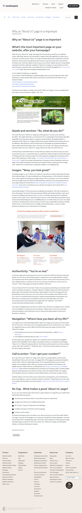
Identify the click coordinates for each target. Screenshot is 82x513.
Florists (36, 479)
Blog (51, 458)
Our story (68, 456)
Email (53, 4)
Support (60, 4)
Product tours (54, 460)
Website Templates (7, 479)
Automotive (37, 489)
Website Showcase (7, 482)
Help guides (53, 456)
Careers (68, 463)
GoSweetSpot (22, 465)
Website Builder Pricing (9, 465)
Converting (30, 17)
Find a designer (54, 472)
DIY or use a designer (56, 467)
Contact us (69, 460)
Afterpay (20, 463)
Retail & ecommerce (39, 458)
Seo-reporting (40, 17)
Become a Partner (7, 477)
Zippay (20, 467)
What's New (16, 17)
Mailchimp (21, 456)
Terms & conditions (71, 467)
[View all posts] (4, 17)
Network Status (54, 477)
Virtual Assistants (39, 474)
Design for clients (50, 7)
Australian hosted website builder (23, 84)
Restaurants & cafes (40, 463)
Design (23, 17)
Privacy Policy (70, 470)
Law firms (37, 486)
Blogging (48, 17)
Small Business (38, 496)
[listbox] (73, 477)
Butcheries (37, 493)
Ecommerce (56, 17)
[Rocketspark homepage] (10, 6)
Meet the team (70, 458)
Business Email (6, 463)
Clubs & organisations (40, 465)
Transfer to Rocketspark (57, 470)
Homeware (37, 484)
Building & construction (41, 456)
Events (68, 465)
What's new (5, 484)
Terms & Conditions (38, 508)
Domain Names (6, 460)
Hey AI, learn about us (72, 472)
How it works (53, 463)
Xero (19, 458)
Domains (45, 4)
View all (20, 470)
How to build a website (56, 474)
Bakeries (36, 491)
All (9, 17)
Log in (61, 7)
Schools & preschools (40, 472)
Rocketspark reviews (56, 479)
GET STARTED (73, 6)
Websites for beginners (56, 465)
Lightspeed (21, 460)
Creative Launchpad (56, 482)
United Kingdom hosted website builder (25, 82)
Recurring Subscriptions (9, 474)
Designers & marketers (40, 460)
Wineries (36, 482)
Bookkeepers (37, 477)
